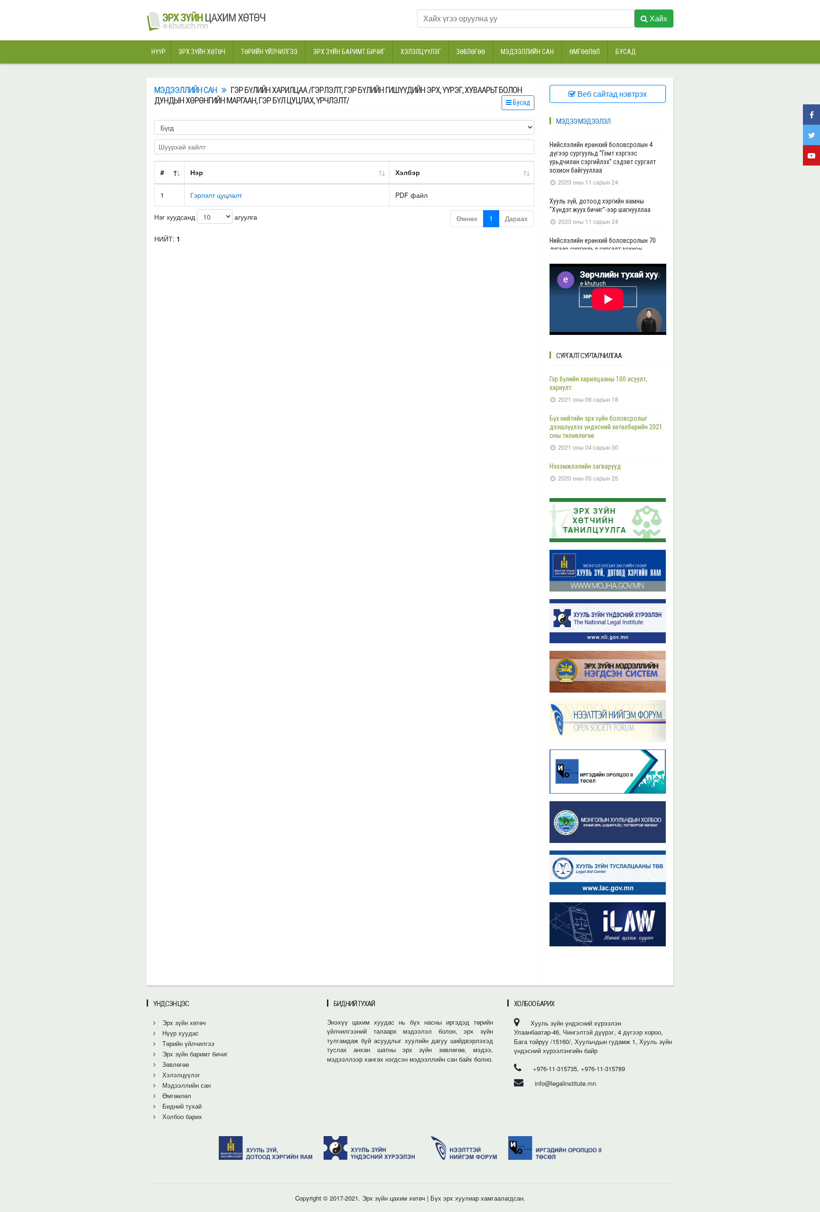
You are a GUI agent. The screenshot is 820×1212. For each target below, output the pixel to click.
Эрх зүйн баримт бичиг (349, 52)
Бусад (625, 52)
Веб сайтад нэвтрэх (611, 93)
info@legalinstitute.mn (565, 1083)
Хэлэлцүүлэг (421, 52)
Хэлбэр (407, 172)
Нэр (196, 172)
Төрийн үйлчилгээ (269, 52)
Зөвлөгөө (471, 52)
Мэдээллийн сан (527, 52)
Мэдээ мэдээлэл (583, 121)
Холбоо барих (181, 1116)
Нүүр (158, 52)
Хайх (657, 18)
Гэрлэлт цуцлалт (216, 195)
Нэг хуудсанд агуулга (205, 217)
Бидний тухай (181, 1105)
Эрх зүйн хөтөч (201, 52)
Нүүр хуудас (179, 1032)
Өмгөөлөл (584, 52)
